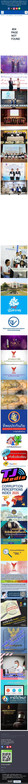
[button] (23, 12)
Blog (2, 770)
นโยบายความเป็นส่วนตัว (16, 777)
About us (3, 767)
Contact (3, 772)
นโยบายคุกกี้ (4, 778)
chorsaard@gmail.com (9, 742)
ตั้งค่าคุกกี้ (10, 781)
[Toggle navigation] (26, 12)
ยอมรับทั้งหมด (17, 781)
